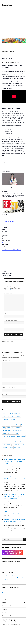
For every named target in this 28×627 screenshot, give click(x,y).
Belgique (18, 416)
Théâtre (9, 444)
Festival (4, 612)
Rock (6, 246)
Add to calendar (10, 221)
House (23, 436)
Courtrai (13, 424)
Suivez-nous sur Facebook (11, 561)
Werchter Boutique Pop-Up (7, 187)
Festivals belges (7, 430)
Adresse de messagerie (11, 320)
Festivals (18, 427)
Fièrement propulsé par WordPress (16, 624)
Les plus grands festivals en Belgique (13, 576)
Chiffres (16, 422)
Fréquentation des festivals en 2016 (13, 578)
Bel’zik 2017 (4, 214)
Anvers (4, 416)
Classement (6, 424)
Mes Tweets (5, 593)
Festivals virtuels (6, 616)
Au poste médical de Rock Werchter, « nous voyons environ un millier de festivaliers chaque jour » (14, 496)
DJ (21, 424)
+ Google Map (13, 277)
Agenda (4, 602)
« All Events (5, 48)
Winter (11, 447)
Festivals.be (7, 5)
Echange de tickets (7, 606)
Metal (18, 439)
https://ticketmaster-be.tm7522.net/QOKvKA (11, 249)
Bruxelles (12, 419)
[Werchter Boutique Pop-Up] (13, 179)
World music (17, 447)
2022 (3, 246)
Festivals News (8, 456)
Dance (18, 424)
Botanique (5, 419)
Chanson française (8, 422)
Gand (16, 433)
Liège (13, 439)
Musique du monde (8, 442)
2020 (15, 413)
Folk (8, 433)
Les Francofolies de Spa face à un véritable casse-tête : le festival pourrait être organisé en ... (14, 478)
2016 (4, 413)
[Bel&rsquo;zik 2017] (13, 206)
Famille (13, 427)
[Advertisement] (14, 23)
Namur (17, 442)
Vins (22, 444)
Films (4, 433)
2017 (7, 413)
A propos (4, 609)
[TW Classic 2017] (13, 194)
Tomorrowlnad (16, 444)
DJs (4, 427)
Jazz (10, 439)
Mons (22, 439)
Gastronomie (6, 436)
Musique (4, 242)
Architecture (11, 416)
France (12, 433)
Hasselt (18, 436)
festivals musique (17, 430)
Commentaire (8, 293)
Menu (23, 4)
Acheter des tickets (7, 88)
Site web (6, 326)
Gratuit (13, 436)
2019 (11, 413)
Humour (5, 439)
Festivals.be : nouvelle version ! (12, 579)
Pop (21, 442)
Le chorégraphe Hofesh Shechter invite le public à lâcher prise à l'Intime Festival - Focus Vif (14, 461)
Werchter (10, 246)
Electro (8, 427)
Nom (5, 313)
